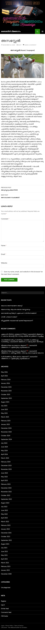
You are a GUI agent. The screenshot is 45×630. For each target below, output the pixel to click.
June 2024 (4, 447)
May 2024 (4, 450)
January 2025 (5, 424)
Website (4, 263)
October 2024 (5, 435)
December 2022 (6, 488)
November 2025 (6, 391)
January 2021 (5, 570)
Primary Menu (42, 31)
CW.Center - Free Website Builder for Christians (14, 627)
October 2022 (5, 495)
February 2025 (5, 421)
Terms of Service (18, 625)
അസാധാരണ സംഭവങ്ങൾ (10, 196)
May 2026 (4, 372)
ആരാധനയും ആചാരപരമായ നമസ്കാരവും (15, 309)
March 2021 (5, 563)
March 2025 (5, 417)
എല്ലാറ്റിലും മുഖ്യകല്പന (20, 347)
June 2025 (4, 409)
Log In (2, 625)
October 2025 (5, 394)
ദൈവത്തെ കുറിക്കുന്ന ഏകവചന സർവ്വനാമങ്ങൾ (18, 313)
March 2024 (5, 458)
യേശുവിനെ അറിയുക (35, 342)
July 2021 (4, 548)
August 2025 (5, 402)
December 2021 (6, 533)
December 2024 (6, 428)
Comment (5, 219)
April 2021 (4, 559)
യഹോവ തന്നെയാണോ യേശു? (11, 305)
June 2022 (4, 510)
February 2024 (5, 462)
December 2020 (6, 574)
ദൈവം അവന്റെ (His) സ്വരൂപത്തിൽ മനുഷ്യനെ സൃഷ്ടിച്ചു (23, 336)
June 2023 (4, 473)
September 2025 (6, 398)
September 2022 (6, 499)
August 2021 (5, 544)
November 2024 (6, 432)
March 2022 (5, 521)
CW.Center (4, 616)
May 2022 (4, 514)
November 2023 (6, 469)
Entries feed (5, 608)
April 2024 (4, 454)
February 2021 (5, 566)
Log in (3, 605)
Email (3, 254)
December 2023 (6, 465)
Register (3, 601)
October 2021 (5, 536)
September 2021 (6, 540)
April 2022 (4, 518)
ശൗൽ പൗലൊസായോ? (9, 317)
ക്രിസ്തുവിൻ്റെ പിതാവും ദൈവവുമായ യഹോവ (27, 353)
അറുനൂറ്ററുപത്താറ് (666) (9, 189)
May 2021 (4, 555)
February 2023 (5, 484)
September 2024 (6, 439)
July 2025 (4, 406)
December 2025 (6, 387)
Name (3, 245)
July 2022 (4, 506)
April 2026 (4, 376)
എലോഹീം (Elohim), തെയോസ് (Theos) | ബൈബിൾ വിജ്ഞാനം (22, 334)
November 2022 (6, 492)
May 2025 (4, 413)
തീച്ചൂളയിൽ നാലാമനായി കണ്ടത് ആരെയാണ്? (17, 320)
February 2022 (5, 525)
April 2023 (4, 480)
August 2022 (5, 503)
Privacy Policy (9, 625)
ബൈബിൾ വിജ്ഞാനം (11, 31)
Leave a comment (30, 45)
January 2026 (5, 383)
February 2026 (5, 379)
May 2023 (4, 477)
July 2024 (4, 443)
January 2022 (5, 529)
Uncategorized (5, 587)
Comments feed (6, 612)
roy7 (19, 45)
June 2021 (4, 551)
